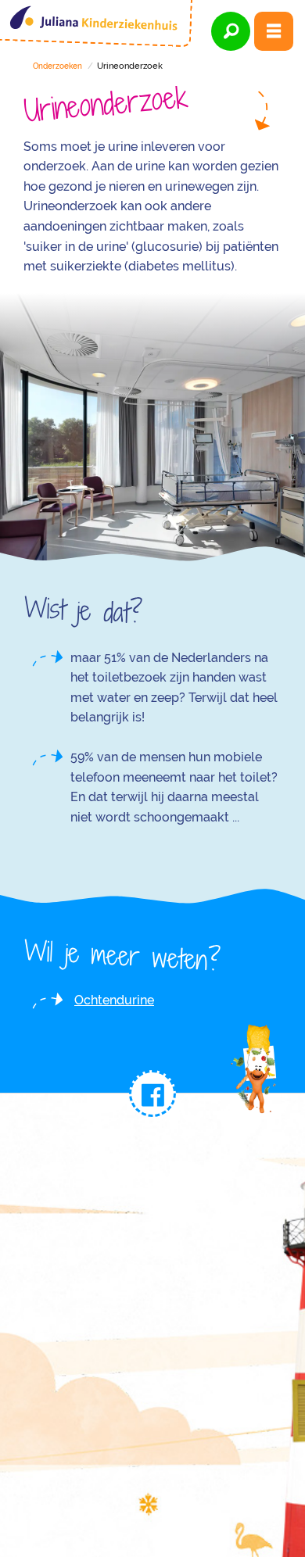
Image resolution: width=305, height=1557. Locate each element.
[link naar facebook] (152, 1093)
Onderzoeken (57, 66)
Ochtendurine (114, 1000)
